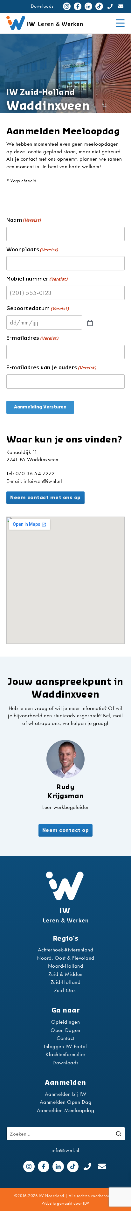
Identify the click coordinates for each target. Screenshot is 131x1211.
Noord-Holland (65, 966)
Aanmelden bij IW (65, 1094)
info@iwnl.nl (65, 1150)
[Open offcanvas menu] (120, 23)
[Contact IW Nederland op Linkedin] (88, 6)
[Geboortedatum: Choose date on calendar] (89, 322)
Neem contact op (65, 830)
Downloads (42, 6)
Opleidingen (65, 1022)
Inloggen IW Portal (65, 1046)
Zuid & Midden (65, 974)
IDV (86, 1203)
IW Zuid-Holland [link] (40, 92)
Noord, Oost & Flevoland (65, 958)
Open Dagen (65, 1030)
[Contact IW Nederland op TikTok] (99, 6)
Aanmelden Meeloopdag (65, 1110)
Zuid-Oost (65, 990)
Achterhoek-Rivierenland (65, 949)
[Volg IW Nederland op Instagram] (67, 6)
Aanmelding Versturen (40, 407)
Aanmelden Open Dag (65, 1102)
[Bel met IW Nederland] (110, 6)
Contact (65, 1038)
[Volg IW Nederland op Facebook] (77, 6)
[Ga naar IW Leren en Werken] (58, 23)
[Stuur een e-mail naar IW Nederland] (121, 6)
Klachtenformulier (65, 1054)
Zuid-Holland (65, 982)
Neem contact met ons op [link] (45, 497)
